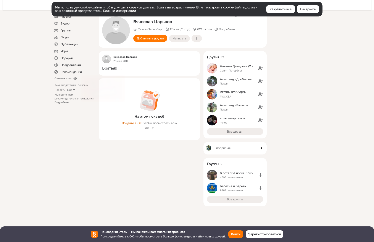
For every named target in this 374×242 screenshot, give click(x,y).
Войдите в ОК (132, 123)
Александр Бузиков (234, 105)
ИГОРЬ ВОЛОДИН (233, 92)
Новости (60, 90)
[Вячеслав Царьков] (106, 59)
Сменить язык (63, 78)
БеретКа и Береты (233, 186)
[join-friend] (260, 68)
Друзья (213, 57)
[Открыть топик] (149, 68)
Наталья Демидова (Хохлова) (241, 66)
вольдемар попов (232, 118)
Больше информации (119, 11)
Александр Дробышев (236, 79)
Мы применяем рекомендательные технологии (74, 98)
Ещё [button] (69, 90)
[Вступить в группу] (260, 175)
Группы (213, 164)
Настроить (308, 9)
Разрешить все (281, 9)
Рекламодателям (65, 85)
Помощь (82, 85)
